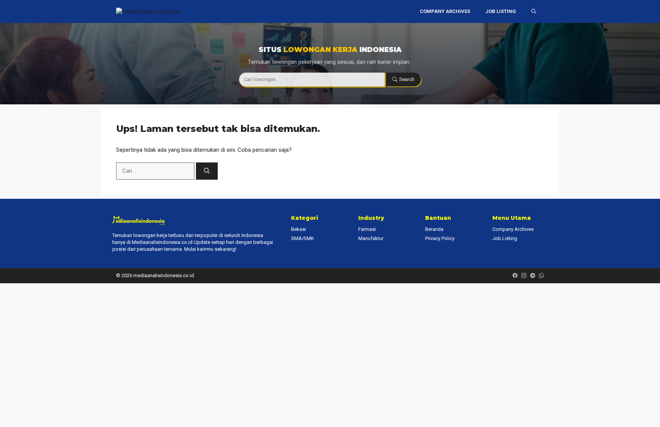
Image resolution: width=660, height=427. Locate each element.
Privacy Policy (440, 238)
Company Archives (445, 11)
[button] (534, 11)
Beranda (434, 229)
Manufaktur (370, 238)
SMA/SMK (302, 238)
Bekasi (298, 229)
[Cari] (207, 171)
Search (406, 79)
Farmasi (367, 229)
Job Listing (500, 11)
